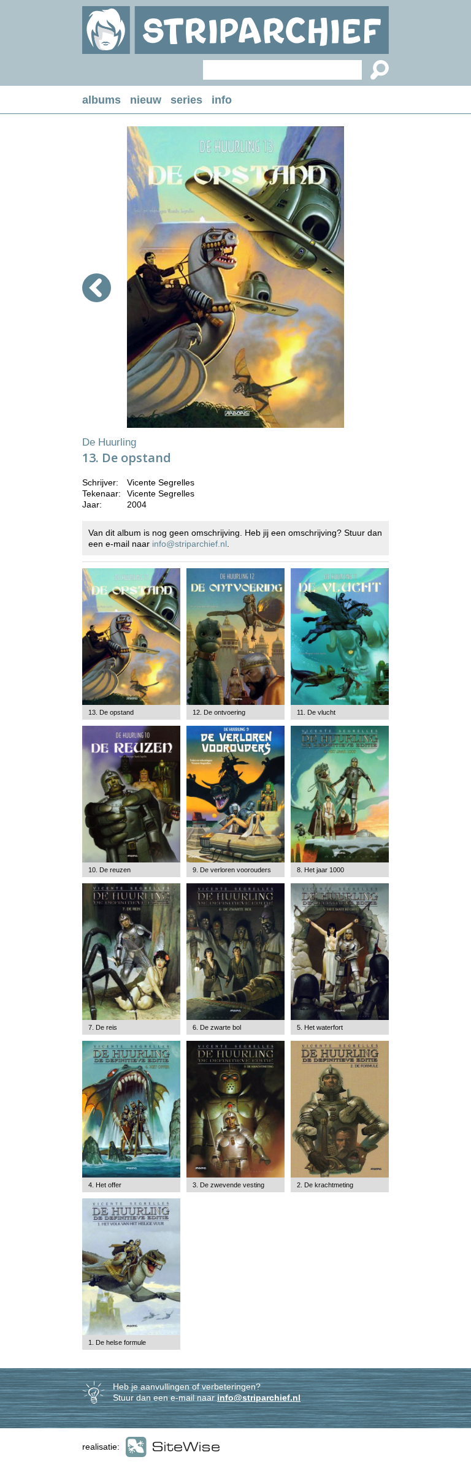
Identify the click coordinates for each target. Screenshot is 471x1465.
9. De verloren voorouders (232, 869)
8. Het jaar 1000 (320, 869)
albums (101, 100)
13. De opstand (111, 712)
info (222, 100)
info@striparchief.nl (189, 544)
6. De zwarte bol (217, 1027)
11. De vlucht (316, 712)
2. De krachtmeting (325, 1185)
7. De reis (102, 1027)
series (186, 100)
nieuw (145, 100)
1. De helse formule (117, 1342)
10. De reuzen (109, 869)
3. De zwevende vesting (228, 1185)
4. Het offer (104, 1185)
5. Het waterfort (320, 1027)
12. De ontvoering (219, 712)
